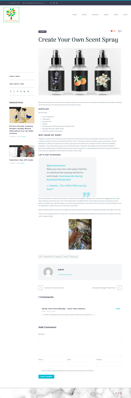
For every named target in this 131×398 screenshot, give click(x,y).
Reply (118, 309)
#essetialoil (52, 179)
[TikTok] (56, 3)
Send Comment (46, 376)
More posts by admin (66, 274)
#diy (73, 176)
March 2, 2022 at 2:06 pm (49, 311)
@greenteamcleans (56, 165)
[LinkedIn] (24, 91)
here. (115, 198)
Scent (66, 257)
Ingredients (17, 108)
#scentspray (64, 176)
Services (95, 15)
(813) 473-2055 (15, 3)
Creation (42, 31)
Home (75, 15)
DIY (40, 257)
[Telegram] (28, 91)
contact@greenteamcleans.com (34, 3)
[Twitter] (14, 91)
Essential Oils (48, 257)
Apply (116, 15)
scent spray (73, 257)
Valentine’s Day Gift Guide (21, 160)
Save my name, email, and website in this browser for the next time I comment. (68, 371)
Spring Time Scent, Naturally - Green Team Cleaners (63, 309)
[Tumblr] (21, 91)
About (106, 15)
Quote (84, 15)
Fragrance (58, 257)
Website (99, 359)
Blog (125, 15)
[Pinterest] (17, 91)
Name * (40, 359)
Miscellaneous (18, 146)
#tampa (62, 179)
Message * (41, 334)
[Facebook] (51, 3)
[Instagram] (54, 3)
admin (24, 136)
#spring (78, 176)
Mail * (69, 359)
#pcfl (68, 179)
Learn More (61, 393)
